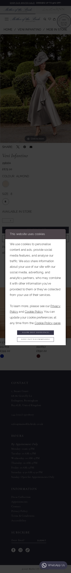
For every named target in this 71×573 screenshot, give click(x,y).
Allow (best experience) (35, 332)
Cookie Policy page (48, 323)
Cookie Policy (34, 311)
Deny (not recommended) (35, 339)
